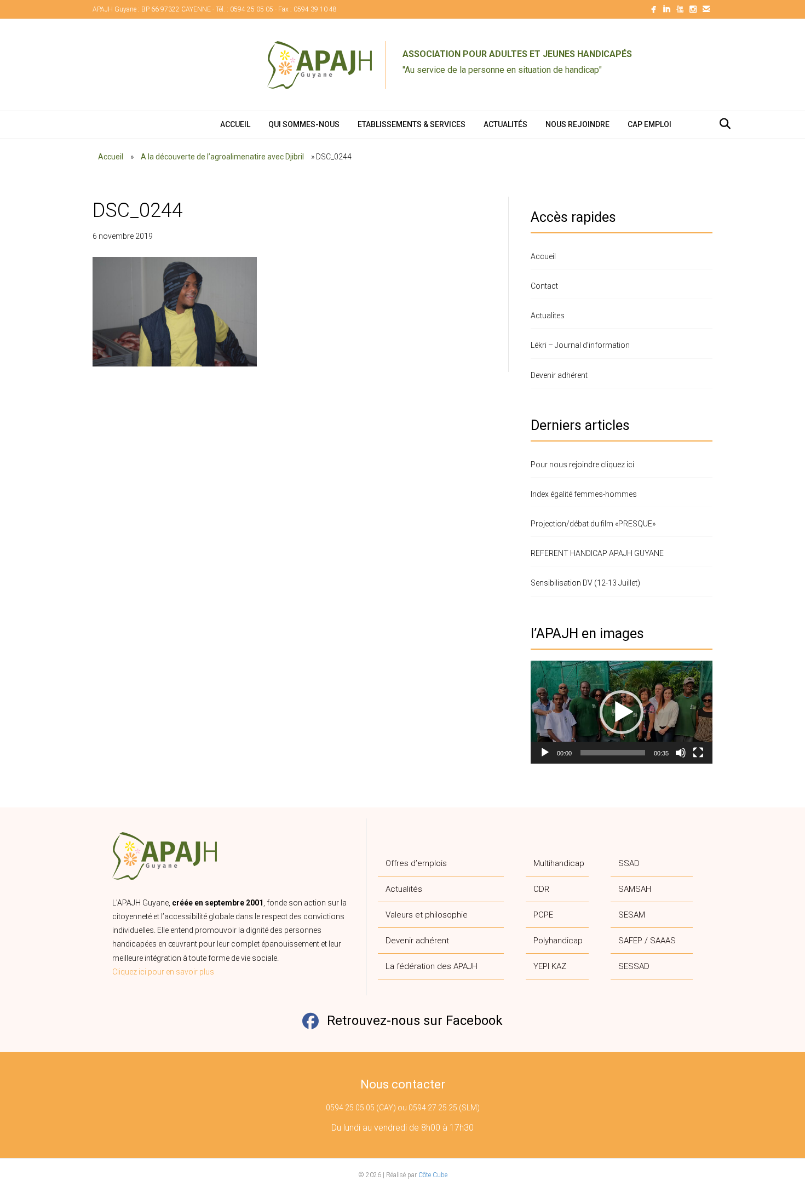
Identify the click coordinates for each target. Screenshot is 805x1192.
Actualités (505, 124)
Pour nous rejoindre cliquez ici (582, 464)
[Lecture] (544, 752)
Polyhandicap (558, 940)
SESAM (631, 915)
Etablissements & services (411, 124)
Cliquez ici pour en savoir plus (163, 971)
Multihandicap (558, 863)
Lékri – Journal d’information (580, 345)
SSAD (629, 863)
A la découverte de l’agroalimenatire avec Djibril (222, 156)
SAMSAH (634, 889)
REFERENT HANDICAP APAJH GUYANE (597, 553)
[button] (621, 712)
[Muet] (680, 752)
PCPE (543, 915)
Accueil (235, 124)
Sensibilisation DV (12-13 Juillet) (585, 582)
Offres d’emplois (416, 863)
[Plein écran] (698, 752)
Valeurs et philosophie (427, 915)
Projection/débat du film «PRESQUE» (593, 523)
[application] (621, 712)
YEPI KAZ (549, 966)
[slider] (612, 752)
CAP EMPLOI (649, 124)
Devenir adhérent (559, 375)
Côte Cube (432, 1175)
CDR (541, 889)
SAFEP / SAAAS (647, 940)
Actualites (548, 315)
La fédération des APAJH (432, 966)
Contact (544, 286)
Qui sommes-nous (304, 124)
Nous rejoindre (577, 124)
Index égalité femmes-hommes (584, 494)
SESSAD (633, 966)
